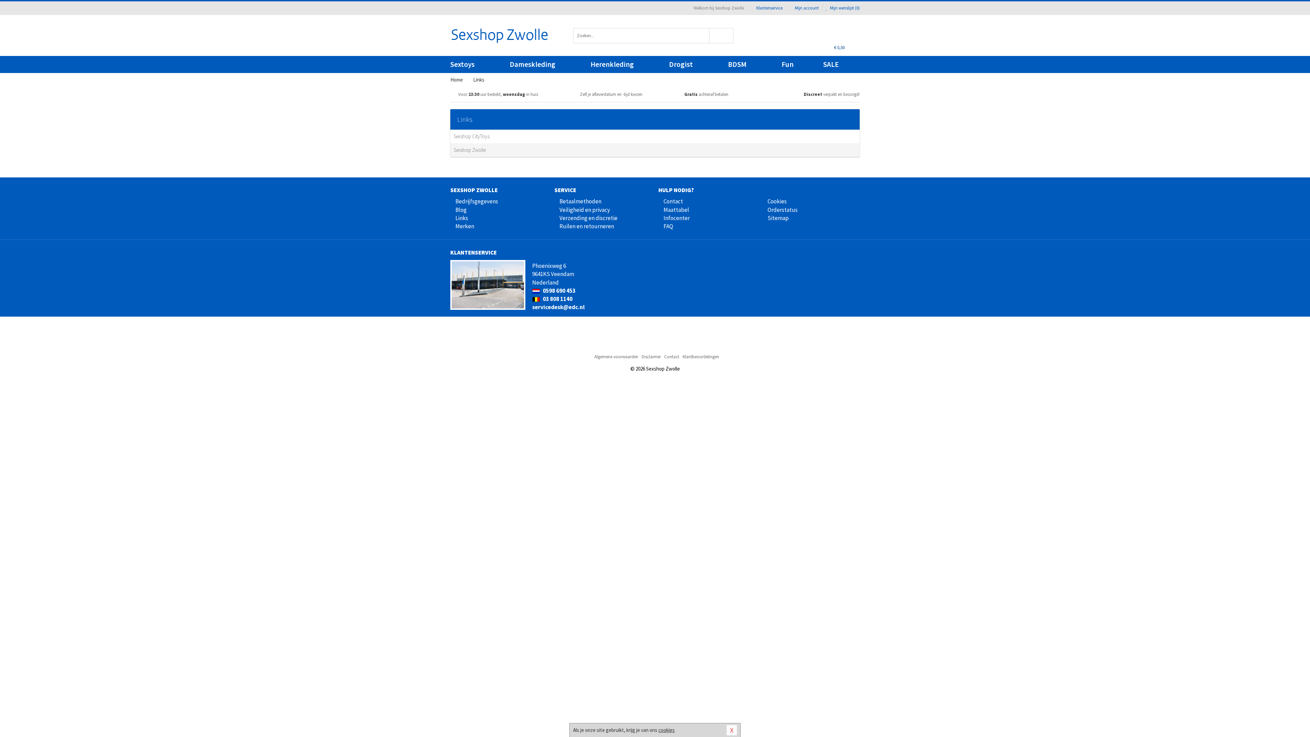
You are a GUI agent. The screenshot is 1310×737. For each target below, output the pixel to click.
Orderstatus (783, 210)
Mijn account (807, 8)
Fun (788, 64)
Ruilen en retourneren (586, 226)
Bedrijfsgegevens (476, 201)
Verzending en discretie (588, 218)
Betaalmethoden (580, 201)
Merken (464, 226)
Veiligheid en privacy (584, 210)
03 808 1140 (557, 299)
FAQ (668, 226)
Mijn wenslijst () (844, 8)
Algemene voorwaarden (616, 357)
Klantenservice (769, 8)
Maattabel (676, 210)
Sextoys (462, 64)
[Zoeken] (722, 35)
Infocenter (677, 218)
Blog (461, 210)
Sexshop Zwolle (470, 150)
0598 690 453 (559, 290)
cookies (666, 730)
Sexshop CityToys (472, 136)
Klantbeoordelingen (701, 357)
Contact (673, 201)
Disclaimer (651, 357)
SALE (831, 64)
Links (461, 218)
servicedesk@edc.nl (558, 307)
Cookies (777, 201)
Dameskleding (532, 64)
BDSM (737, 64)
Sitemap (778, 218)
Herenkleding (612, 64)
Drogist (681, 64)
